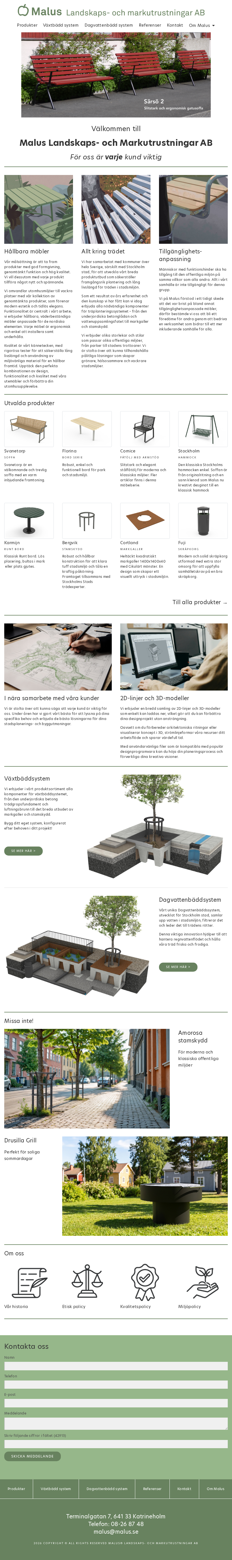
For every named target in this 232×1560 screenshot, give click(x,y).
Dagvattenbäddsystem (190, 900)
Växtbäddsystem (27, 779)
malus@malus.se (116, 1532)
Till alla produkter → (200, 602)
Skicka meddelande (32, 1456)
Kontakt (175, 25)
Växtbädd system (61, 25)
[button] (10, 74)
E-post (10, 1394)
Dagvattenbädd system (109, 25)
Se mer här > (23, 851)
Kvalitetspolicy (135, 1306)
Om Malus (199, 25)
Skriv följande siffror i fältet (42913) (35, 1435)
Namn (9, 1357)
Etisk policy (74, 1306)
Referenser (150, 25)
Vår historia (16, 1306)
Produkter (27, 25)
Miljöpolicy (189, 1306)
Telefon (10, 1376)
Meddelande (15, 1413)
